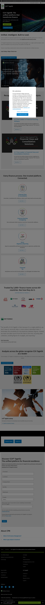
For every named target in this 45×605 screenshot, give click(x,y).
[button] (23, 536)
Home (2, 549)
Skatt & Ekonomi (26, 559)
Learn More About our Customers (22, 292)
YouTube (13, 587)
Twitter (6, 587)
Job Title (4, 487)
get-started (18, 441)
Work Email (5, 492)
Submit (4, 521)
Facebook (2, 587)
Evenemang (3, 559)
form (9, 57)
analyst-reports (7, 363)
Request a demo (26, 578)
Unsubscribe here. (6, 511)
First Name (5, 471)
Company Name (6, 481)
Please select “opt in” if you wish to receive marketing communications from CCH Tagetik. (16, 503)
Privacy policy (8, 515)
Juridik (24, 566)
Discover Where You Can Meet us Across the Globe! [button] (28, 602)
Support (24, 580)
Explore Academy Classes (8, 423)
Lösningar (25, 554)
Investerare (3, 575)
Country (4, 497)
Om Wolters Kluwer (5, 554)
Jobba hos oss (4, 572)
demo (7, 24)
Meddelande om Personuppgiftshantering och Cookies (23, 597)
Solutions (7, 549)
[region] (22, 102)
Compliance (25, 564)
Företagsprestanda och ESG (28, 561)
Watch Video (6, 85)
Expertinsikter (4, 570)
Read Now (17, 129)
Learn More (21, 201)
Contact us (25, 573)
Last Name (5, 476)
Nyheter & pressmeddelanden (7, 557)
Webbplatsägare (4, 577)
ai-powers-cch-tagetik (8, 28)
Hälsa (24, 557)
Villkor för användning (5, 597)
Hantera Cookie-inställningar (22, 111)
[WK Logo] (5, 591)
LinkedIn (9, 587)
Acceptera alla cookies (22, 114)
